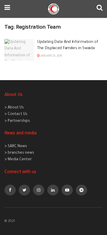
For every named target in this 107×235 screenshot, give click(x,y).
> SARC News (15, 146)
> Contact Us (15, 114)
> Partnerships (17, 121)
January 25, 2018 (51, 56)
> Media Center (18, 160)
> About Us (14, 108)
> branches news (19, 153)
